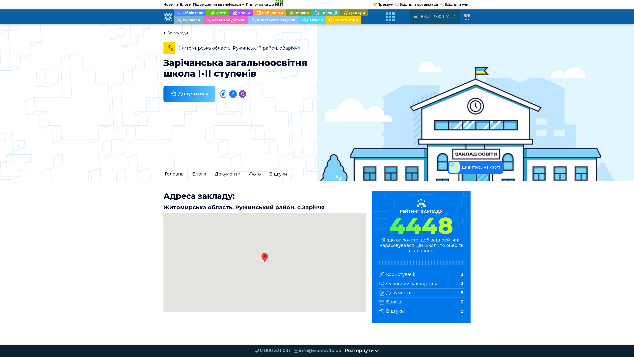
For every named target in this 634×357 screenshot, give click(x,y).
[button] (265, 257)
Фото (255, 174)
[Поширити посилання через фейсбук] (233, 94)
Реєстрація (444, 16)
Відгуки (278, 174)
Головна (174, 174)
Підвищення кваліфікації (218, 4)
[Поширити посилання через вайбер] (242, 94)
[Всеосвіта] (167, 16)
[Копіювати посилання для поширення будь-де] (223, 94)
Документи (227, 174)
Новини (170, 4)
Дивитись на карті (480, 167)
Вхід (425, 16)
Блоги (185, 4)
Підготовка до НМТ (265, 4)
